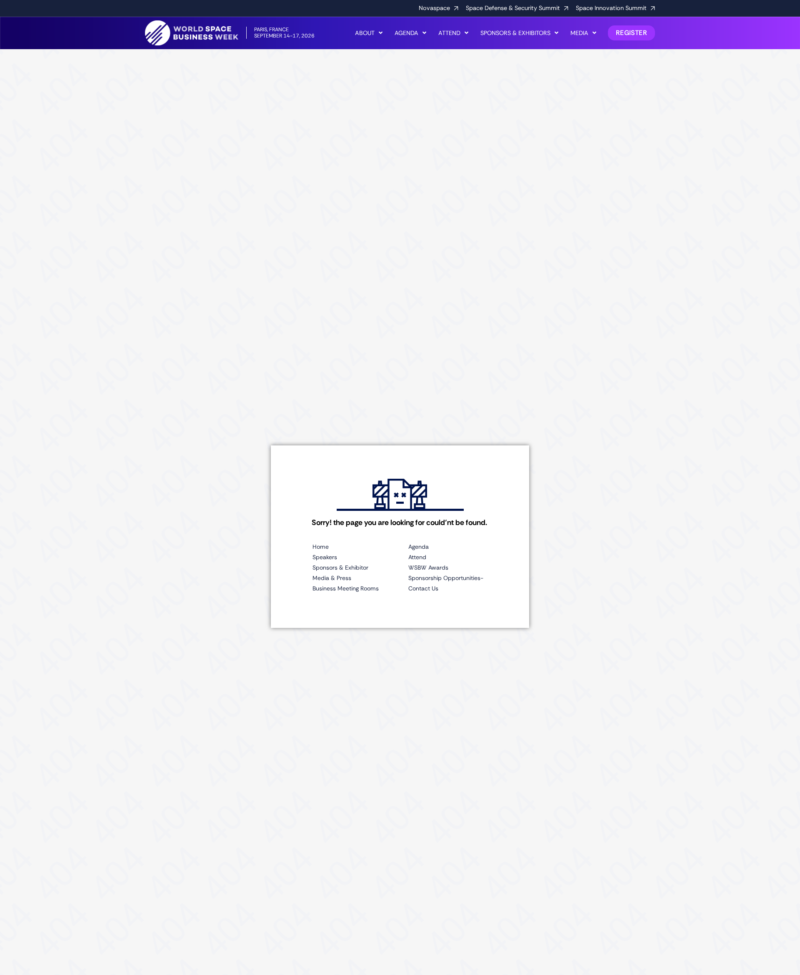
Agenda (406, 33)
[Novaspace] (456, 8)
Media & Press (331, 578)
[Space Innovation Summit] (653, 8)
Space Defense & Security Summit (513, 8)
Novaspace (434, 8)
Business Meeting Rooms (345, 588)
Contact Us (423, 588)
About (365, 33)
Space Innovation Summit (611, 8)
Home (320, 546)
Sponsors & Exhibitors (515, 33)
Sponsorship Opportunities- (445, 578)
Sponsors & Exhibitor (340, 567)
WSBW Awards (428, 567)
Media (579, 33)
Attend (449, 33)
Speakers (324, 557)
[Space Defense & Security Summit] (566, 8)
